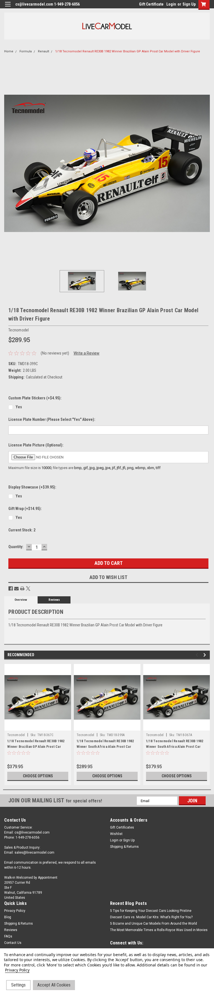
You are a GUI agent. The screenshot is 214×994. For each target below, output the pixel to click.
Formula (26, 51)
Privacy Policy (14, 911)
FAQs (8, 936)
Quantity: (15, 546)
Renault (43, 51)
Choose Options (38, 776)
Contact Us (12, 943)
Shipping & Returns (124, 847)
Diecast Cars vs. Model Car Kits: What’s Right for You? (151, 917)
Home (8, 51)
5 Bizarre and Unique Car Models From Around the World (153, 923)
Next (205, 163)
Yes (19, 407)
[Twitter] (28, 588)
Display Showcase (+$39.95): (32, 487)
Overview (20, 600)
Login (171, 4)
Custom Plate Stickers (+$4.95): (35, 398)
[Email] (16, 588)
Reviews (54, 600)
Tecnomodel (16, 735)
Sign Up (189, 4)
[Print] (22, 588)
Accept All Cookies (53, 985)
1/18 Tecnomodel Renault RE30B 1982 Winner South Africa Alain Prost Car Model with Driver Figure (105, 746)
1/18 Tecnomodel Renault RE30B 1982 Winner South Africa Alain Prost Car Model (174, 746)
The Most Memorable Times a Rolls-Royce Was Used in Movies (159, 930)
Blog (7, 917)
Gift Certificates (122, 827)
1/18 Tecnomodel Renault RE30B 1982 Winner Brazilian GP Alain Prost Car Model (36, 746)
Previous (8, 163)
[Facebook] (10, 588)
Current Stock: (21, 530)
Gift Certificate (151, 4)
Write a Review (86, 353)
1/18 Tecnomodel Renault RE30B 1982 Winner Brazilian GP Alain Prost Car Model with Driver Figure (127, 51)
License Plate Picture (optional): (36, 445)
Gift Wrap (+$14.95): (25, 508)
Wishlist (116, 834)
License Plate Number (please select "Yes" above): (51, 419)
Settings (18, 985)
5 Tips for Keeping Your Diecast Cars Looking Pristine (150, 911)
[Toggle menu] (7, 7)
